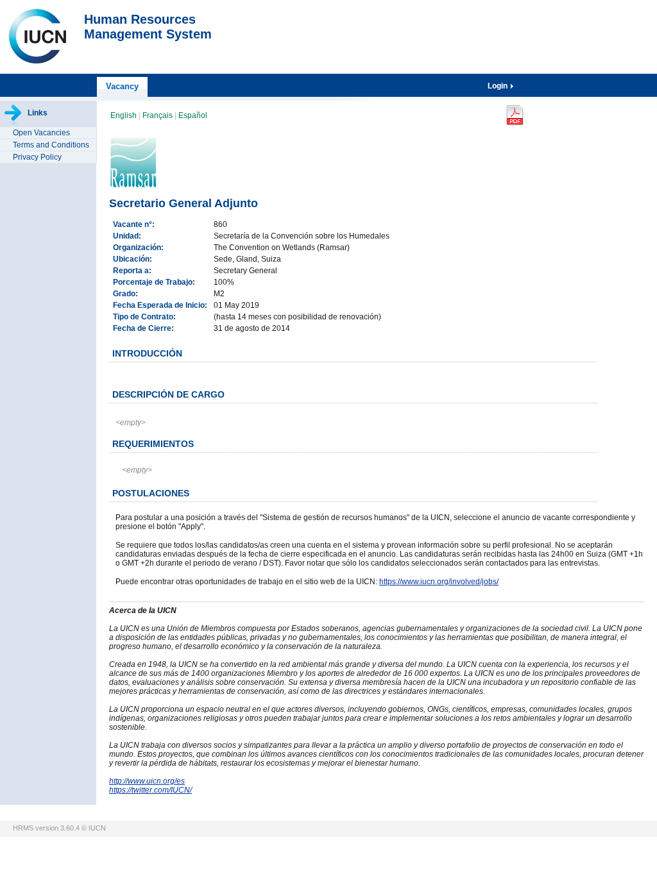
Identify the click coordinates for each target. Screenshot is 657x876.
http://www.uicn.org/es (147, 781)
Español (192, 115)
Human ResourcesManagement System (148, 26)
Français (158, 115)
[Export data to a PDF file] (514, 115)
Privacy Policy (37, 157)
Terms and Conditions (51, 144)
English (124, 115)
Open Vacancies (41, 132)
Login (498, 85)
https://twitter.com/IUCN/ (150, 790)
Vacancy (122, 86)
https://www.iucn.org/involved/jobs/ (439, 581)
